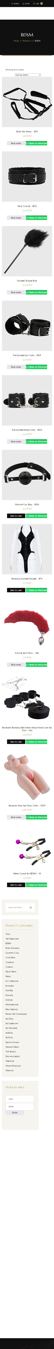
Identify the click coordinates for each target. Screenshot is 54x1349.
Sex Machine (11, 1028)
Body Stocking (12, 948)
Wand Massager (13, 1065)
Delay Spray (11, 971)
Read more (16, 143)
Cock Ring (10, 957)
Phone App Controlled (16, 1014)
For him (9, 995)
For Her (9, 990)
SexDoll (9, 1033)
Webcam (9, 1070)
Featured (10, 985)
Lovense (9, 1000)
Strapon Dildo (12, 1047)
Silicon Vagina (12, 1042)
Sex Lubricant (12, 1023)
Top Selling (11, 1051)
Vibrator (10, 1061)
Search (30, 907)
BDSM (8, 943)
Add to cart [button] (16, 516)
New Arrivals (12, 1009)
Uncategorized (13, 1056)
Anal (8, 934)
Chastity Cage (12, 953)
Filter (14, 1112)
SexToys (9, 1037)
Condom (10, 962)
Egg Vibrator (12, 981)
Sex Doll (9, 1018)
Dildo (8, 976)
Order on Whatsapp (37, 143)
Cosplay (9, 967)
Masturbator (12, 1004)
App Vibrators (12, 938)
